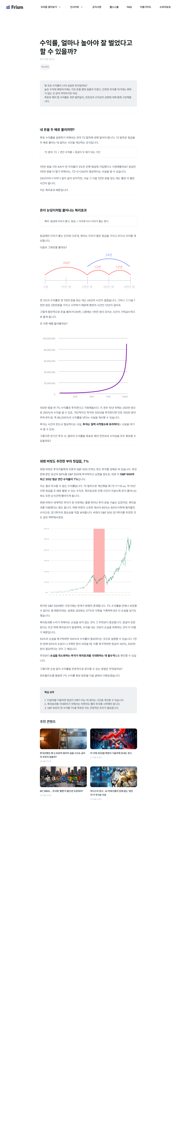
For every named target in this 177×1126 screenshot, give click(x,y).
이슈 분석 (45, 67)
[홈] (14, 8)
